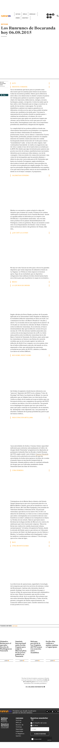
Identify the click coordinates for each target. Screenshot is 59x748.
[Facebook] (53, 15)
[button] (58, 16)
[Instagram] (50, 17)
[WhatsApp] (3, 89)
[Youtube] (50, 15)
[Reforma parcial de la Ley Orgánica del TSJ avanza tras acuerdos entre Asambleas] (37, 635)
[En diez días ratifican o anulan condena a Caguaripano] (52, 635)
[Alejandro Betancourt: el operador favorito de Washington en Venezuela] (6, 635)
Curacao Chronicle (42, 454)
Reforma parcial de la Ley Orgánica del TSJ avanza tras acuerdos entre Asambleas (36, 647)
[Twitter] (48, 17)
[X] (1, 91)
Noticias (4, 24)
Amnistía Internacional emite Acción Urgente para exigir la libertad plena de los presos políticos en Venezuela (20, 649)
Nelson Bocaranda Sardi (3, 83)
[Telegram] (48, 15)
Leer (5, 660)
